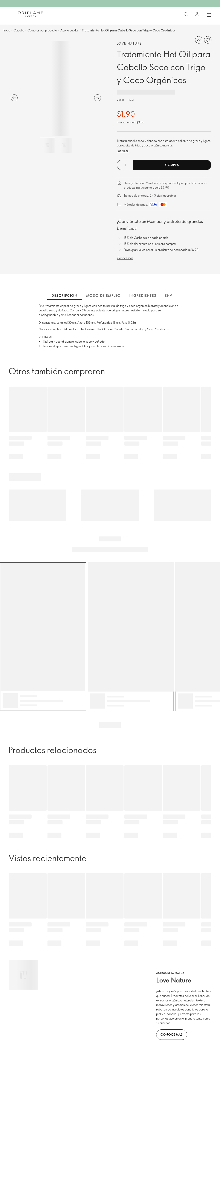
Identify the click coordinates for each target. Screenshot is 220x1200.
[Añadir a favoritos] (207, 40)
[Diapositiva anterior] (14, 97)
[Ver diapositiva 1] (47, 145)
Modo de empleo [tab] (103, 295)
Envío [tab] (171, 295)
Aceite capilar (69, 30)
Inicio (6, 30)
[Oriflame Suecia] (30, 14)
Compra (172, 165)
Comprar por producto (42, 30)
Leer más (122, 151)
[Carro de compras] (209, 14)
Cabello (19, 30)
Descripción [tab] (65, 295)
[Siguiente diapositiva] (97, 97)
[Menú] (9, 14)
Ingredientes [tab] (142, 295)
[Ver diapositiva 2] (64, 145)
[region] (56, 88)
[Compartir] (198, 40)
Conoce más (125, 258)
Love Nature (129, 43)
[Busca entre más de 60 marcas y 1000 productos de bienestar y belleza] (186, 14)
